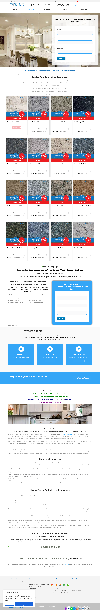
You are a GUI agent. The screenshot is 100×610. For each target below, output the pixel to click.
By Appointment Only (80, 5)
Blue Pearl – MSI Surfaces (81, 164)
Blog (73, 586)
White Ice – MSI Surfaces (80, 248)
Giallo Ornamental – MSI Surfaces (16, 206)
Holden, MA (17, 586)
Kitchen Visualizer (76, 588)
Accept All (28, 604)
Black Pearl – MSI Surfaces (14, 164)
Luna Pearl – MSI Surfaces (36, 206)
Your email (60, 39)
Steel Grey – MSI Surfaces (36, 248)
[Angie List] (64, 586)
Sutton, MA (10, 588)
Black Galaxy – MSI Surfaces (81, 122)
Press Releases (75, 584)
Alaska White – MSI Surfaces (15, 122)
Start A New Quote (76, 590)
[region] (19, 598)
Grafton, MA (11, 586)
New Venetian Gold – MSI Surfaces (83, 206)
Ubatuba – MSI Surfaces (58, 248)
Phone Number (61, 48)
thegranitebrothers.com (35, 591)
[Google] (52, 586)
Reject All (19, 604)
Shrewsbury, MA (19, 584)
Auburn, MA (18, 582)
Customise (9, 604)
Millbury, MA (24, 582)
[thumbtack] (56, 586)
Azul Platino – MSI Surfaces (36, 122)
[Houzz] (68, 586)
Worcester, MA (11, 582)
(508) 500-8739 (74, 276)
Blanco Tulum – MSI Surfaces (60, 164)
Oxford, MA (22, 586)
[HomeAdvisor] (60, 586)
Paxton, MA (16, 588)
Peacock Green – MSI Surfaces (15, 248)
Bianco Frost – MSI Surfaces (59, 122)
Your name (60, 29)
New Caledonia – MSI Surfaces (60, 206)
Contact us (66, 564)
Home (73, 582)
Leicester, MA (11, 584)
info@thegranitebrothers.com (40, 597)
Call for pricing (17, 128)
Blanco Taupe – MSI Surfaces (37, 164)
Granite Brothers (68, 434)
